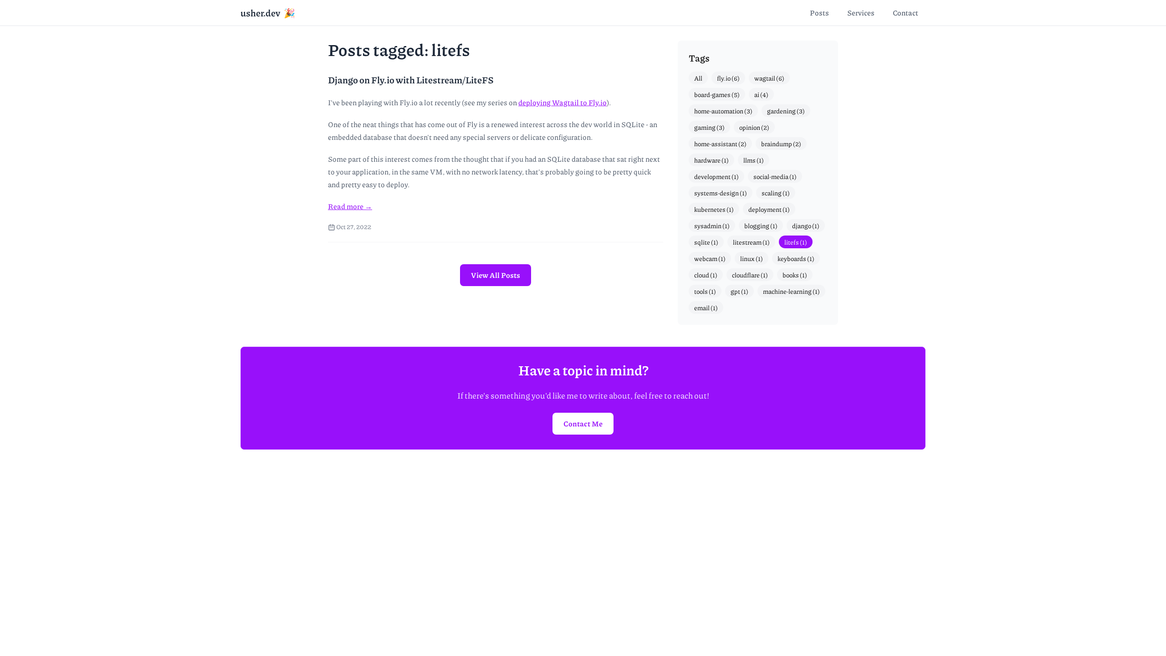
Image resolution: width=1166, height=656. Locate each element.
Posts (819, 12)
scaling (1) (776, 192)
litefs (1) (795, 241)
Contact (905, 12)
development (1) (716, 176)
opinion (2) (754, 127)
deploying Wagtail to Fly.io (562, 102)
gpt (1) (739, 291)
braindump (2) (781, 143)
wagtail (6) (769, 77)
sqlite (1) (706, 241)
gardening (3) (786, 110)
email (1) (706, 307)
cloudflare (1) (750, 274)
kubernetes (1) (714, 209)
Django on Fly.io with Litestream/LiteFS (411, 79)
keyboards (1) (795, 258)
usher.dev (267, 12)
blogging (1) (760, 225)
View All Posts (495, 275)
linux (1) (751, 258)
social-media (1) (775, 176)
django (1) (805, 225)
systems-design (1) (720, 192)
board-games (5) (717, 94)
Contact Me (583, 423)
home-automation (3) (723, 110)
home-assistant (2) (720, 143)
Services (860, 12)
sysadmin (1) (712, 225)
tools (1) (705, 291)
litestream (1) (751, 241)
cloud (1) (705, 274)
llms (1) (753, 159)
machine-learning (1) (791, 291)
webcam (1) (710, 258)
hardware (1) (711, 159)
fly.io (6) (728, 77)
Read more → (350, 206)
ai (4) (761, 94)
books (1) (794, 274)
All (698, 77)
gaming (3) (709, 127)
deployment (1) (769, 209)
